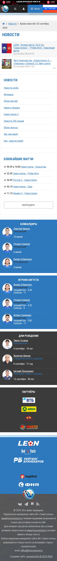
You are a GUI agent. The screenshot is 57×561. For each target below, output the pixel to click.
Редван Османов (22, 244)
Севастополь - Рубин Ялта (26, 173)
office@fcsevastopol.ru (32, 550)
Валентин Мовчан (22, 355)
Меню (37, 8)
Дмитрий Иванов (22, 228)
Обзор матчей (10, 101)
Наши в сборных (12, 107)
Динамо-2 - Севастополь (25, 193)
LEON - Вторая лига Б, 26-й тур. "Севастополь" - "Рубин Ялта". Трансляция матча (34, 47)
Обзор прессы (11, 127)
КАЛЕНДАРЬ (28, 205)
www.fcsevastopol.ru (12, 518)
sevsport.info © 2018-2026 (39, 556)
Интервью (9, 94)
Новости (12, 23)
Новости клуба (11, 87)
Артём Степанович (22, 315)
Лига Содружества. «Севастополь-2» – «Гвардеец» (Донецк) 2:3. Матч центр (32, 62)
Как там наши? (11, 134)
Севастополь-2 (11, 114)
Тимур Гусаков (21, 340)
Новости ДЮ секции (14, 121)
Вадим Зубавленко (23, 259)
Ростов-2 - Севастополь (25, 180)
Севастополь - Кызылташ (33, 166)
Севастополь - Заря (22, 186)
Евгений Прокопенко (24, 371)
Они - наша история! (13, 140)
